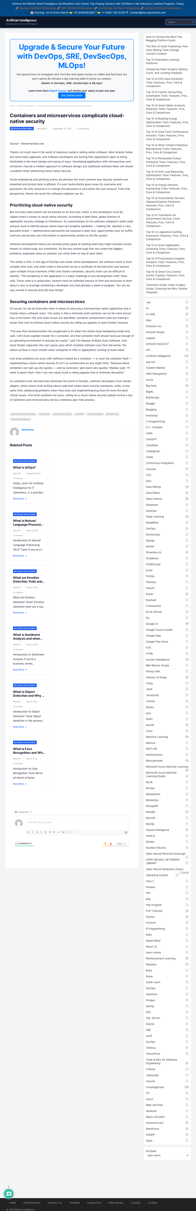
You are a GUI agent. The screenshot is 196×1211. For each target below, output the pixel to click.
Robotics (151, 964)
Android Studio (155, 332)
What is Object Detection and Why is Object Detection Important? (28, 697)
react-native (153, 952)
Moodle (150, 811)
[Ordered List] (45, 832)
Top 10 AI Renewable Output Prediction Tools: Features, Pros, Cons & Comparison (166, 162)
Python (150, 916)
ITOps (149, 683)
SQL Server (153, 1018)
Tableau (151, 1047)
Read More (20, 498)
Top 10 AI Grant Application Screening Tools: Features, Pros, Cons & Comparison (166, 249)
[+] (71, 832)
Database (152, 504)
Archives (151, 1151)
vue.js (149, 1099)
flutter (149, 594)
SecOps (150, 988)
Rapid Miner (153, 940)
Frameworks (153, 605)
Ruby (149, 970)
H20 (148, 647)
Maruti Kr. (17, 473)
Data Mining (153, 486)
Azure (149, 379)
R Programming (155, 928)
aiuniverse (42, 128)
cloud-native (44, 414)
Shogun (150, 1000)
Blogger (150, 403)
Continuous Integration (160, 463)
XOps (149, 1140)
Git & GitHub (154, 611)
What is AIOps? (24, 467)
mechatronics (154, 754)
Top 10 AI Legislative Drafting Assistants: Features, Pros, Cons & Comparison (167, 235)
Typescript (152, 1075)
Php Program (154, 904)
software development (20, 419)
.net (148, 302)
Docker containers (95, 414)
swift (149, 1035)
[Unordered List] (50, 832)
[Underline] (37, 832)
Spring (150, 1006)
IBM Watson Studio (157, 665)
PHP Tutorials (154, 910)
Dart (148, 481)
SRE (148, 1029)
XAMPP (150, 1134)
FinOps (150, 576)
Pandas (150, 887)
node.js (150, 835)
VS (147, 1093)
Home (12, 106)
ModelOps (152, 800)
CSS (148, 475)
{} (67, 832)
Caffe (149, 433)
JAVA (149, 689)
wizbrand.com (154, 1122)
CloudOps (152, 445)
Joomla (150, 701)
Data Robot (153, 492)
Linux (149, 730)
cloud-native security (62, 414)
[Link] (63, 832)
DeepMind (152, 522)
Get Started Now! (71, 95)
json (148, 713)
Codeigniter (153, 451)
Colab (149, 457)
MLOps (150, 788)
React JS (151, 946)
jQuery (150, 707)
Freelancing (115, 1202)
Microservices (112, 414)
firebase (151, 582)
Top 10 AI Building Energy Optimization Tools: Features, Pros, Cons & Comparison (167, 122)
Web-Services (154, 1105)
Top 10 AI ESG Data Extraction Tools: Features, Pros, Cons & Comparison (164, 82)
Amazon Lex (153, 326)
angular (150, 338)
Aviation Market (155, 367)
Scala (149, 976)
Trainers (74, 1202)
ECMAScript (153, 564)
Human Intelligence (158, 659)
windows (151, 1110)
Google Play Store (157, 641)
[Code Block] (58, 832)
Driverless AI (153, 552)
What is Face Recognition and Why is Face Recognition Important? (28, 754)
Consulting (94, 1202)
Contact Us (55, 1202)
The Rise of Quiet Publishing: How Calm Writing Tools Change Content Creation (167, 50)
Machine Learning (157, 736)
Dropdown (152, 558)
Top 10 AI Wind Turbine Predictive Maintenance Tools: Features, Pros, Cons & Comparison (167, 149)
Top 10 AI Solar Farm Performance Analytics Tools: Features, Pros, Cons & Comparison (167, 135)
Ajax (148, 320)
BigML (150, 391)
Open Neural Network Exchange (165, 853)
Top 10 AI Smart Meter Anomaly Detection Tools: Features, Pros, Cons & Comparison (165, 109)
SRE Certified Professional (77, 8)
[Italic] (33, 832)
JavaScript (152, 695)
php (148, 898)
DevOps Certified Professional (37, 8)
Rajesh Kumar (58, 90)
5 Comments (83, 128)
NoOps (150, 841)
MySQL (150, 823)
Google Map (153, 635)
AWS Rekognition (156, 373)
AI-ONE (150, 314)
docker (150, 546)
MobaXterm (153, 794)
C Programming (155, 421)
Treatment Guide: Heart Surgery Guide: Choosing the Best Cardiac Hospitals (167, 288)
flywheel (151, 600)
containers (79, 414)
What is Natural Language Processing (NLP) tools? (29, 524)
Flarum (150, 588)
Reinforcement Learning (160, 958)
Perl (148, 892)
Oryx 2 (150, 881)
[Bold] (28, 832)
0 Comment (18, 478)
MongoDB (152, 805)
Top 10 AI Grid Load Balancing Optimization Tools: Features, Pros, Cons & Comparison (167, 175)
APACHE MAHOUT (157, 344)
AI (147, 308)
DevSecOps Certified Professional (119, 8)
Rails (149, 934)
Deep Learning (155, 516)
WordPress (152, 1128)
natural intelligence (157, 829)
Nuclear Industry (156, 847)
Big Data (151, 385)
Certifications (32, 1202)
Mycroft (150, 817)
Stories (152, 1202)
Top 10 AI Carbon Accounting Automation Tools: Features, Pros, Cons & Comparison (167, 96)
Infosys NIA (153, 671)
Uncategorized (155, 1087)
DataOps (151, 510)
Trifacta (150, 1069)
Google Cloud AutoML (159, 629)
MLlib (149, 782)
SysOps (150, 1041)
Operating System (157, 875)
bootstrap (152, 415)
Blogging (151, 409)
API (148, 350)
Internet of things (156, 677)
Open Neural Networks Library (164, 869)
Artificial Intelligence (21, 20)
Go (147, 617)
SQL (148, 1012)
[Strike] (41, 832)
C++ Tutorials (154, 427)
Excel (149, 570)
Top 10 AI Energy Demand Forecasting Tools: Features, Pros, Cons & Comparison (167, 188)
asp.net (150, 361)
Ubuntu (150, 1081)
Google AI (152, 623)
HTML (149, 653)
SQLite (150, 1024)
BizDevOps (152, 397)
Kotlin (149, 718)
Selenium (151, 994)
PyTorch (151, 922)
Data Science (154, 498)
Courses (151, 469)
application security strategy (23, 414)
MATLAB (151, 748)
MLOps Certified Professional (163, 8)
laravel (150, 724)
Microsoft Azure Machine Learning (167, 766)
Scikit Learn (153, 982)
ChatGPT (151, 439)
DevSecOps (153, 534)
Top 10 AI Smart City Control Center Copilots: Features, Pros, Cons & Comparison (165, 275)
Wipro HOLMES (155, 1116)
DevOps (151, 528)
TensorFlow (153, 1053)
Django (150, 540)
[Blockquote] (54, 832)
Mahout (150, 742)
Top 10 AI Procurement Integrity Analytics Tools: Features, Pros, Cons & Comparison (165, 262)
